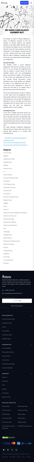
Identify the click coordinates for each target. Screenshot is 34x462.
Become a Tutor (6, 397)
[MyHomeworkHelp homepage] (7, 3)
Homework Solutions (10, 225)
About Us (4, 377)
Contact (28, 456)
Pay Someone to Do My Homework (8, 427)
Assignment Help (8, 159)
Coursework (7, 190)
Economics (7, 193)
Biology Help (21, 418)
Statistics (6, 253)
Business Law (7, 168)
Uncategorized (8, 260)
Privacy (18, 456)
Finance (6, 209)
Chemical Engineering (10, 178)
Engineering (7, 200)
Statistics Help (22, 422)
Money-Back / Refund (8, 352)
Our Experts (5, 393)
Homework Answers (9, 216)
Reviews (4, 389)
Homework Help (8, 219)
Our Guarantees (6, 348)
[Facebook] (8, 449)
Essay (5, 206)
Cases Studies (7, 175)
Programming (7, 250)
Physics (5, 247)
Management (7, 235)
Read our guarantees (17, 306)
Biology (5, 165)
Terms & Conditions (7, 368)
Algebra (5, 156)
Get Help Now (24, 2)
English (5, 203)
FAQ (3, 385)
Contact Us (5, 381)
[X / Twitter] (12, 449)
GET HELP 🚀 (17, 301)
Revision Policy (6, 356)
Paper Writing (21, 414)
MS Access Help (6, 422)
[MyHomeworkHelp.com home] (6, 276)
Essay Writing (5, 406)
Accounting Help (6, 418)
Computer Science (9, 187)
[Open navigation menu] (31, 3)
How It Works (5, 331)
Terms (23, 456)
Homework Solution (9, 222)
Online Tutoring (8, 244)
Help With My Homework (25, 426)
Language (6, 231)
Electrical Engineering (10, 197)
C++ (4, 171)
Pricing (4, 327)
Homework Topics (7, 335)
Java (4, 228)
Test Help (6, 257)
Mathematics (7, 238)
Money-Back (12, 456)
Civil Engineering (9, 184)
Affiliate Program (6, 339)
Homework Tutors (23, 410)
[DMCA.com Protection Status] (8, 437)
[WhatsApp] (3, 449)
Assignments (7, 162)
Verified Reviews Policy (8, 364)
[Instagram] (16, 449)
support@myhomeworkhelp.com (13, 293)
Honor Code (5, 360)
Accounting (7, 152)
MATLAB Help (6, 414)
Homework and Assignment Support (15, 212)
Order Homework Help (8, 319)
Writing (5, 263)
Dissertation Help (22, 406)
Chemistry (6, 181)
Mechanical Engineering (11, 241)
